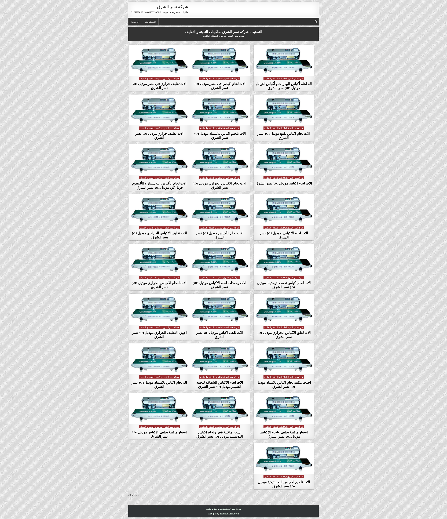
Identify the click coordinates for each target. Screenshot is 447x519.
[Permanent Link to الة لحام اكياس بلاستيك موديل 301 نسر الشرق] (159, 358)
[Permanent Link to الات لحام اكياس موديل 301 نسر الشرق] (284, 159)
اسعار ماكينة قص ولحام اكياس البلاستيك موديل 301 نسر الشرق (219, 434)
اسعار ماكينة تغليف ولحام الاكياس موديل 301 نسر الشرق (284, 434)
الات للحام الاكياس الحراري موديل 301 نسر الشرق (159, 284)
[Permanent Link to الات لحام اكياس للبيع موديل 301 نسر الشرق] (284, 110)
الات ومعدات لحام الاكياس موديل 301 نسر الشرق (219, 284)
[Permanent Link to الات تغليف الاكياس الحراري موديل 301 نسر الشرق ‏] (159, 209)
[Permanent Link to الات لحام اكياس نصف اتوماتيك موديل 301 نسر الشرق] (284, 259)
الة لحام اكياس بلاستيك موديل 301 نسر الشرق (159, 384)
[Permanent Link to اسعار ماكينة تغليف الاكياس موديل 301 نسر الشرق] (159, 408)
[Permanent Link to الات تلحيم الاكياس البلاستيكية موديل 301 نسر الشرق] (284, 458)
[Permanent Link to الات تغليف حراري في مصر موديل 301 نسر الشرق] (159, 60)
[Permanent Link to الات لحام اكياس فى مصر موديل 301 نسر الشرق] (220, 60)
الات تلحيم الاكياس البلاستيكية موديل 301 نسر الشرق (284, 483)
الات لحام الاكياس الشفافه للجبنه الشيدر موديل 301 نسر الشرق (219, 384)
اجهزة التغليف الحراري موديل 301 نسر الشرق (159, 334)
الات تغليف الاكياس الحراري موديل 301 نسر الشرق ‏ (159, 234)
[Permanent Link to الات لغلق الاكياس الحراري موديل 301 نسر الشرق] (284, 309)
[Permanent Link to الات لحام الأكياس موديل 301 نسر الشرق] (220, 209)
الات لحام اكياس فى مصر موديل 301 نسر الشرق (220, 85)
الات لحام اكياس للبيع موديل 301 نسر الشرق (284, 135)
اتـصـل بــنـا (150, 21)
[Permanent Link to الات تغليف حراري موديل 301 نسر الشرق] (159, 110)
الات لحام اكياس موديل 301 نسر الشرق (284, 183)
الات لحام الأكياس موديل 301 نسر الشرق (220, 234)
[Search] (316, 22)
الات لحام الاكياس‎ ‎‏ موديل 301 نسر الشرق (284, 234)
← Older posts (136, 495)
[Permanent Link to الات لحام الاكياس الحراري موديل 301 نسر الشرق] (220, 159)
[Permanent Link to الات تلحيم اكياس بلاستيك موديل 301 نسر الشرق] (220, 110)
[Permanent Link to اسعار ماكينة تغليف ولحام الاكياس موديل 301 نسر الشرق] (284, 408)
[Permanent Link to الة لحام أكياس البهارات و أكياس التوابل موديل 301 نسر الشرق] (284, 60)
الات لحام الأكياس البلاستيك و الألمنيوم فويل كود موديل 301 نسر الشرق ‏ (159, 185)
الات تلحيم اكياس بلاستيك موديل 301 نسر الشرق (220, 135)
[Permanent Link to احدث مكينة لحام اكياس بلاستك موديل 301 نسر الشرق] (284, 358)
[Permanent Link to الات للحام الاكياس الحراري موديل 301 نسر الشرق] (159, 259)
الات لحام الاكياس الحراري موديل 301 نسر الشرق (219, 185)
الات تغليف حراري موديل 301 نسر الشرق (159, 135)
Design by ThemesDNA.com (223, 514)
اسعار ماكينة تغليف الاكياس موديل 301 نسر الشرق (159, 434)
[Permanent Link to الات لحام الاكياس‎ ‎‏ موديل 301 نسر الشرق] (284, 209)
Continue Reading (283, 71)
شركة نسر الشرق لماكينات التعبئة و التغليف (283, 78)
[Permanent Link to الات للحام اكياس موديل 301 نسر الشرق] (220, 309)
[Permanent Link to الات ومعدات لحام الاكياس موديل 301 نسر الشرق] (220, 259)
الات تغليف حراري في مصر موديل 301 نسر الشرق (159, 85)
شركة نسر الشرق (172, 6)
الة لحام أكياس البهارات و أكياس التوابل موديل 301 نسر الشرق (284, 85)
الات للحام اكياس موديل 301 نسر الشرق (219, 334)
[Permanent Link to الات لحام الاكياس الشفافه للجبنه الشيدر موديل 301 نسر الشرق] (220, 358)
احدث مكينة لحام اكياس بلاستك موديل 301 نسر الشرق (284, 384)
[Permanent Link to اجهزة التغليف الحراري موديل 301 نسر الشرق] (159, 309)
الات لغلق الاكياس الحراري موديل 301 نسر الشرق (284, 334)
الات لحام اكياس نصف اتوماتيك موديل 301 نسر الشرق (284, 284)
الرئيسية (135, 21)
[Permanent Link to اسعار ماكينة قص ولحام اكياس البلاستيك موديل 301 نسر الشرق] (220, 408)
